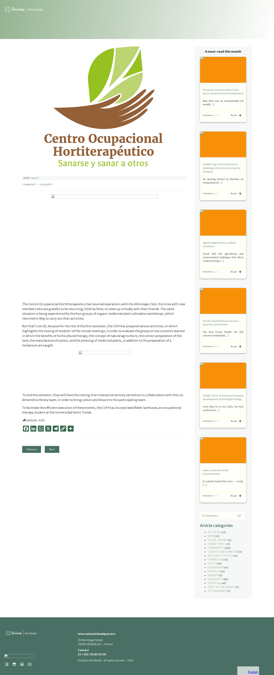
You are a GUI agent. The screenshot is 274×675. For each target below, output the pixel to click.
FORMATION (215, 559)
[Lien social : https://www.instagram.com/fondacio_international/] (16, 664)
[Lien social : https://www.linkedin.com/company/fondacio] (23, 664)
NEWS (211, 536)
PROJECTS (213, 571)
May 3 (216, 194)
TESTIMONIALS (217, 591)
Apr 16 (216, 347)
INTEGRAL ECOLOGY (220, 555)
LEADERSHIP (215, 567)
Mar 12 (216, 421)
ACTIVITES (214, 532)
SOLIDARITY (46, 184)
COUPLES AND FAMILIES (222, 551)
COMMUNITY (29, 184)
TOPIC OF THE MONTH (221, 587)
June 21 (35, 178)
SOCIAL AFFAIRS (217, 540)
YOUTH (212, 563)
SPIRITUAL (214, 583)
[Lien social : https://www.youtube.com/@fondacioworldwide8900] (31, 664)
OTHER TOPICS (216, 544)
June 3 (216, 115)
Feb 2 (216, 496)
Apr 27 (216, 272)
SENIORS (212, 575)
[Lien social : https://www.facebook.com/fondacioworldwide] (8, 664)
